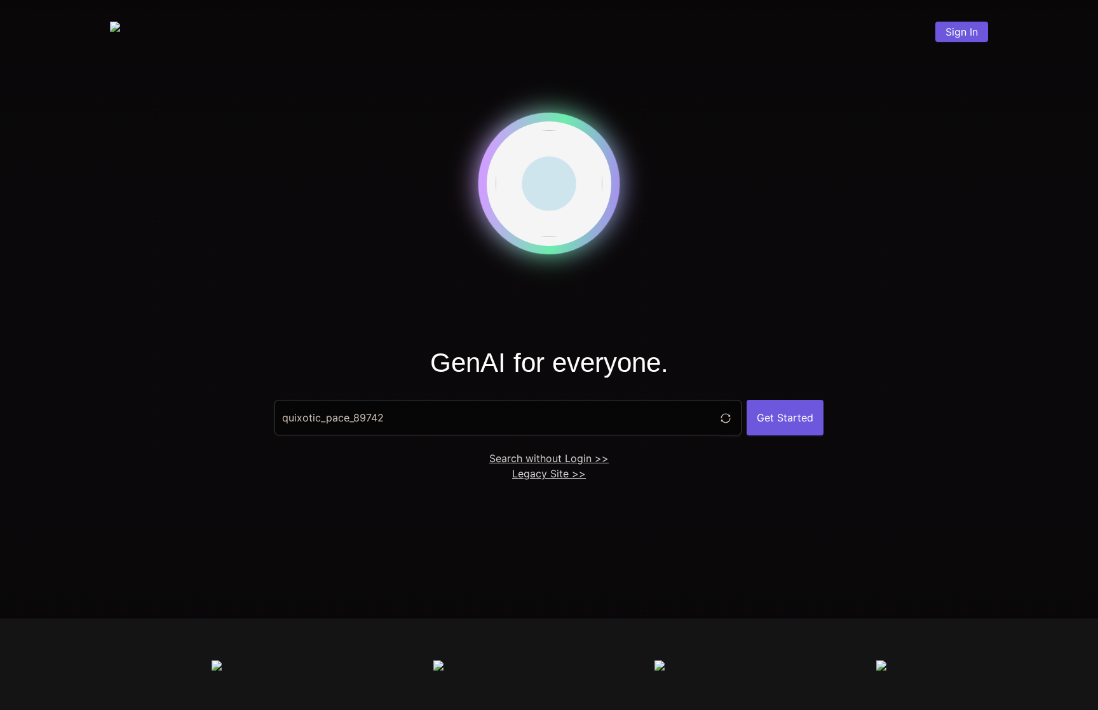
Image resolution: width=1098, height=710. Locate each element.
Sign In (962, 31)
